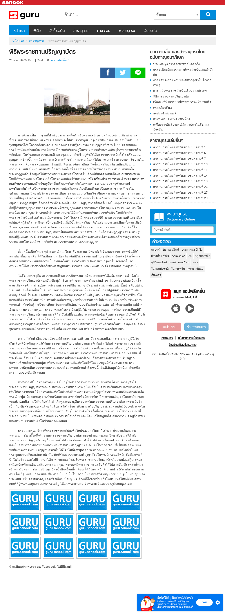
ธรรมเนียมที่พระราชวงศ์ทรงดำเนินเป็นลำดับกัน (183, 72)
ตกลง (204, 602)
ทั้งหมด (161, 15)
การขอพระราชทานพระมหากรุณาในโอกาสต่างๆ (182, 82)
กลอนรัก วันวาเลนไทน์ (165, 249)
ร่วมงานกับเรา (196, 327)
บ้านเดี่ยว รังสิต (160, 256)
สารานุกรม (80, 31)
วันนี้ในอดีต (57, 31)
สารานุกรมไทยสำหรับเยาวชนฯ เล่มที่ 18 (180, 181)
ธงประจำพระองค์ (164, 113)
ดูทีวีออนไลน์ (159, 262)
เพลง (195, 262)
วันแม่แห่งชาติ (160, 268)
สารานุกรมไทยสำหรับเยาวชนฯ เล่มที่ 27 (180, 192)
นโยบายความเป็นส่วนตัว (167, 607)
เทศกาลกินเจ (195, 268)
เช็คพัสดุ (156, 275)
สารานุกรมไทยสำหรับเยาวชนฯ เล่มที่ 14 (180, 175)
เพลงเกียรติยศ (162, 107)
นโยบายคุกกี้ (187, 607)
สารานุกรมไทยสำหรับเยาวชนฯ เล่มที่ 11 (180, 170)
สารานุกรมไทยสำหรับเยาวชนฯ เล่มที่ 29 (180, 198)
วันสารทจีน (178, 268)
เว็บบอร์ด (150, 31)
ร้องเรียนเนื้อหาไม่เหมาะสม (182, 345)
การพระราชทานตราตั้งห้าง (171, 119)
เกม (190, 256)
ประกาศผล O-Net (192, 249)
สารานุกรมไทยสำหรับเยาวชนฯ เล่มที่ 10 (180, 164)
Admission (178, 256)
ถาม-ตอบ (103, 31)
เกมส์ (172, 262)
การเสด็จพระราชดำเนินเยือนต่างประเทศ (180, 90)
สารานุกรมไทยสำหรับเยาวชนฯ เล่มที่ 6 (179, 153)
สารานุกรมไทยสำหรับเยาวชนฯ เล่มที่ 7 (179, 158)
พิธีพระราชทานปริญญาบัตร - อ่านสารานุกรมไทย (32, 15)
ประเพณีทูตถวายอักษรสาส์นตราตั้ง (176, 64)
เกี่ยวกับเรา (167, 338)
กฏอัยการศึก (202, 256)
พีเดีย (37, 31)
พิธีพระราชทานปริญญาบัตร (172, 96)
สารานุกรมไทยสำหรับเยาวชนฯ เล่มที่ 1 (179, 147)
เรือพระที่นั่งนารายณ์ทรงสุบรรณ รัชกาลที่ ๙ (182, 102)
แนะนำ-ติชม (169, 327)
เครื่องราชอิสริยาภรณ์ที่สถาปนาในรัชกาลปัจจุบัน (181, 127)
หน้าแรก (19, 31)
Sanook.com (13, 3)
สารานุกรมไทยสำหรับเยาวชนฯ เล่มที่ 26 (180, 187)
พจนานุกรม (127, 31)
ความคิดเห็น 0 (60, 60)
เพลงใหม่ (183, 262)
